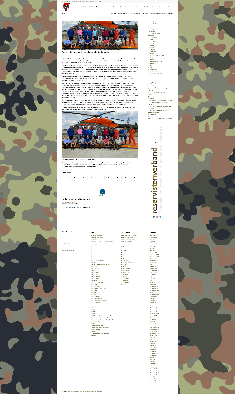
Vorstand (150, 116)
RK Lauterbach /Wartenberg (155, 61)
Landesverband (66, 243)
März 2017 (153, 365)
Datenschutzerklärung (153, 23)
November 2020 (154, 290)
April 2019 (153, 320)
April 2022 (153, 282)
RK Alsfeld (150, 39)
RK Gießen (151, 53)
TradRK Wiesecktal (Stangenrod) (156, 92)
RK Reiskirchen (152, 79)
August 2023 (153, 262)
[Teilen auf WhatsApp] (83, 177)
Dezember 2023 (154, 255)
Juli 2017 (152, 357)
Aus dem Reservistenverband (129, 237)
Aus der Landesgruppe (127, 243)
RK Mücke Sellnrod (153, 71)
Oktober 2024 (153, 245)
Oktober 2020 (153, 292)
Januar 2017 (153, 369)
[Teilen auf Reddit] (126, 177)
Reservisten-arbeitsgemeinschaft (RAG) (158, 102)
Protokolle (150, 27)
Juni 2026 (152, 235)
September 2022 (154, 274)
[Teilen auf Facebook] (66, 177)
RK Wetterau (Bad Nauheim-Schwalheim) (159, 88)
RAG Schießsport (125, 253)
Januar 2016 (153, 382)
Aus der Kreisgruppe (126, 241)
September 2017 (154, 353)
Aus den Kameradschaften (87, 55)
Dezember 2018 (154, 327)
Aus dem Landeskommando (128, 235)
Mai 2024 (152, 249)
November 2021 (154, 288)
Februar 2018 (153, 345)
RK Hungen (151, 57)
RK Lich (150, 65)
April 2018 (153, 341)
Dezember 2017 (154, 349)
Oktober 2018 (153, 331)
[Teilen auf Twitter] (75, 177)
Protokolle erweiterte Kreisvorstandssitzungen (160, 100)
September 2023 (154, 260)
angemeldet (70, 207)
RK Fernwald (151, 47)
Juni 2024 (152, 247)
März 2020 (153, 302)
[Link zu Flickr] (171, 6)
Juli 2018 (152, 337)
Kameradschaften (152, 37)
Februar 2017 (153, 367)
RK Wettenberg (152, 87)
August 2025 (153, 237)
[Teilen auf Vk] (117, 177)
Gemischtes (96, 55)
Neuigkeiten (66, 13)
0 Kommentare (75, 55)
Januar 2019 (153, 325)
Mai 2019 (152, 317)
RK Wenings (151, 85)
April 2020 (153, 300)
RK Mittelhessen (152, 69)
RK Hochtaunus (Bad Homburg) (156, 55)
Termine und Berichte (153, 112)
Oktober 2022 (153, 272)
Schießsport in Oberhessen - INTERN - (158, 110)
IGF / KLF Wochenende (154, 33)
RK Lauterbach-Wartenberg (128, 262)
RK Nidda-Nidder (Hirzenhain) (155, 73)
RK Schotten (151, 81)
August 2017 (153, 355)
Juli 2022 (152, 276)
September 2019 (154, 314)
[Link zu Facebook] (166, 6)
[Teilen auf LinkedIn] (100, 177)
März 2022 (153, 284)
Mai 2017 (152, 361)
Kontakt (150, 94)
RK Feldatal (151, 45)
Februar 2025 (153, 243)
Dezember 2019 (154, 308)
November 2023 (154, 256)
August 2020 (153, 296)
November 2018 (154, 329)
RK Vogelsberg (152, 83)
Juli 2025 (152, 239)
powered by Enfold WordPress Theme (93, 391)
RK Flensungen (152, 49)
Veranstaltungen (152, 114)
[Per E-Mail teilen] (134, 177)
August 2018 (153, 335)
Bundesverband (66, 237)
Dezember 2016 (154, 371)
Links (149, 96)
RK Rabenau (151, 77)
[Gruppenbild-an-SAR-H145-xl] (100, 35)
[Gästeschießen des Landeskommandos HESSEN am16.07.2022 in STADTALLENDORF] (1, 197)
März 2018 (153, 343)
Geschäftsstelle (152, 31)
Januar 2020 (153, 306)
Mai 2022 (152, 280)
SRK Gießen (151, 90)
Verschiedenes (109, 55)
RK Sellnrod (124, 276)
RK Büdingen (151, 41)
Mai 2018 (152, 339)
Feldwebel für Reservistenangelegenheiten (159, 29)
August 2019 (153, 316)
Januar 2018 (153, 347)
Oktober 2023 (153, 258)
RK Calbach (151, 43)
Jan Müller (118, 55)
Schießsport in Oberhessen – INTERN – (102, 317)
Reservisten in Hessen (68, 250)
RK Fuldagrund (152, 51)
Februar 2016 (153, 381)
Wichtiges (123, 284)
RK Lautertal (151, 63)
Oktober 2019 (153, 312)
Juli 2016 (152, 377)
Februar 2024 (153, 253)
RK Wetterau (124, 280)
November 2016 (154, 373)
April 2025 (153, 241)
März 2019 (153, 321)
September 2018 (154, 333)
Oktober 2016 (153, 375)
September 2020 (154, 294)
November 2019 (154, 310)
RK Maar (150, 67)
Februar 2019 (153, 323)
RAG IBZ (150, 104)
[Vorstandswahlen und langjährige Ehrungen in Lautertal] (233, 197)
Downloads (150, 26)
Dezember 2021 (154, 286)
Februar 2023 (153, 268)
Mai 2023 (152, 264)
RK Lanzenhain (102, 55)
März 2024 (153, 251)
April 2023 (153, 266)
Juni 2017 (152, 359)
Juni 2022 (152, 278)
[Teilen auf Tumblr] (109, 177)
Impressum (151, 35)
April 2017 (153, 363)
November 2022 (154, 270)
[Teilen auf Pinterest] (92, 177)
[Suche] (159, 7)
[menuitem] (84, 7)
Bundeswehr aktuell (126, 245)
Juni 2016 (152, 379)
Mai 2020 (152, 298)
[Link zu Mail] (169, 6)
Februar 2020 (153, 304)
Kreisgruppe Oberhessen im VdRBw (76, 391)
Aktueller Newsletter (153, 22)
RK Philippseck (152, 75)
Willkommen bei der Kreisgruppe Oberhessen (160, 118)
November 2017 (154, 351)
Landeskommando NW (127, 249)
